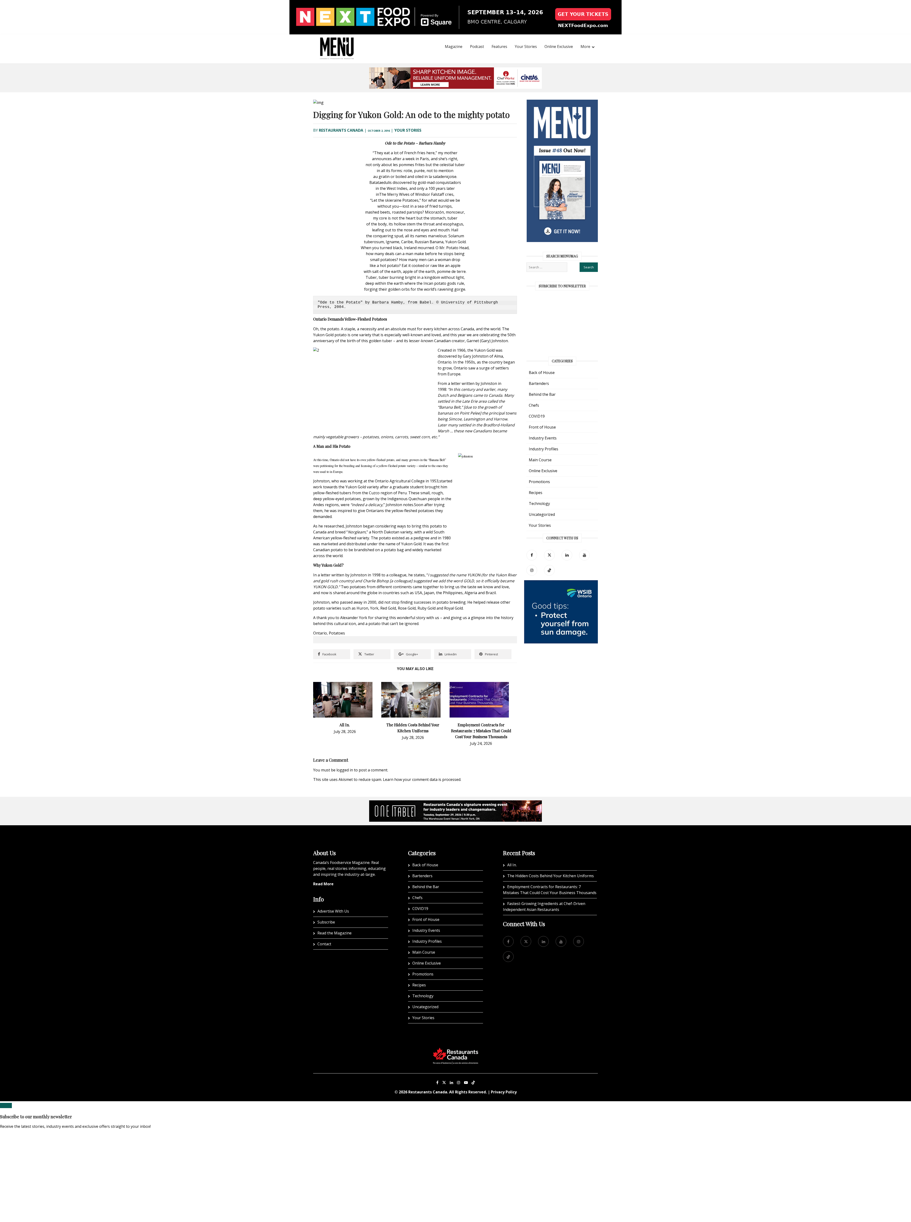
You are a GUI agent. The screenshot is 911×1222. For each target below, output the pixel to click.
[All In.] (342, 684)
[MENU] (337, 41)
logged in (344, 770)
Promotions (539, 481)
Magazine (453, 46)
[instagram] (531, 570)
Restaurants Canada (341, 130)
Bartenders (539, 383)
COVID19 (537, 416)
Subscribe (326, 922)
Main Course (540, 459)
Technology (539, 503)
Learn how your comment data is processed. (422, 779)
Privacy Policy (504, 1092)
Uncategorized (542, 514)
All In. (344, 724)
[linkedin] (567, 555)
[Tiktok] (549, 570)
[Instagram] (459, 1082)
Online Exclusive (558, 46)
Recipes (535, 492)
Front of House (542, 427)
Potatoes (337, 633)
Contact (324, 944)
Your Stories (526, 46)
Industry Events (543, 438)
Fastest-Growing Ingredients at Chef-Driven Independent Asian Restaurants (544, 906)
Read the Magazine (334, 933)
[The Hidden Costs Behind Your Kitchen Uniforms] (411, 684)
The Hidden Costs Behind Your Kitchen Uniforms (550, 875)
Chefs (534, 405)
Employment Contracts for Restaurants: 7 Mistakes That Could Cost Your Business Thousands (481, 730)
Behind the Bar (542, 394)
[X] (444, 1082)
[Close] (6, 1105)
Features (499, 46)
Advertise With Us (333, 911)
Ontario (320, 633)
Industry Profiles (543, 449)
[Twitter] (549, 555)
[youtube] (584, 555)
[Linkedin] (451, 1082)
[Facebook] (531, 555)
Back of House (542, 372)
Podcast (477, 46)
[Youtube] (466, 1082)
